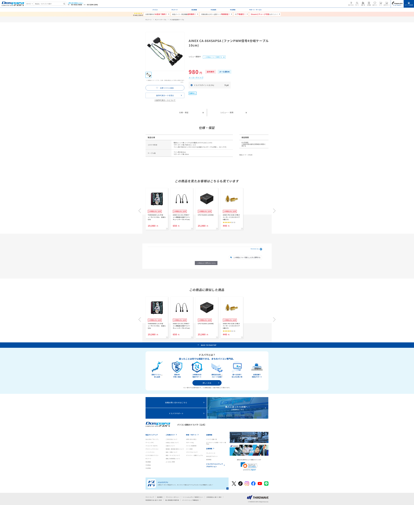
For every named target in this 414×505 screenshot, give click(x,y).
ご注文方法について (171, 439)
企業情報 (209, 448)
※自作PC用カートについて (165, 100)
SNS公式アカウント (212, 456)
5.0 (233, 222)
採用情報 (208, 459)
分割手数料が (156, 14)
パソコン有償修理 (191, 446)
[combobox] (50, 4)
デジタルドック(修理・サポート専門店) (216, 443)
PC (240, 14)
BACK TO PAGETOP (208, 345)
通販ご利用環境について (173, 458)
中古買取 (148, 468)
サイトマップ (150, 497)
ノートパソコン (150, 452)
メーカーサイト (195, 77)
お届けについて (170, 446)
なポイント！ (264, 14)
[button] (249, 466)
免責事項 (159, 497)
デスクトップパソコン (152, 449)
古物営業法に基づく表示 (214, 497)
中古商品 (148, 465)
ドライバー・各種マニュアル (194, 455)
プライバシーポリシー (172, 497)
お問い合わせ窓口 (191, 439)
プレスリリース (210, 453)
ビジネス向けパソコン (152, 455)
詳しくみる (207, 383)
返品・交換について (171, 452)
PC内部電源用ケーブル (177, 20)
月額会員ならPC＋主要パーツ (215, 14)
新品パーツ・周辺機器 (184, 14)
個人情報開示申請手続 (172, 500)
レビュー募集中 (195, 57)
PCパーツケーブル (160, 20)
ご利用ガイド (170, 435)
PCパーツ (149, 20)
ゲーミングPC (150, 442)
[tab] (245, 257)
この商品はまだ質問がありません (206, 263)
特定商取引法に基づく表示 (154, 500)
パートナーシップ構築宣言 (190, 500)
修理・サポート (191, 435)
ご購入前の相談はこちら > (75, 3)
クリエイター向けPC (152, 446)
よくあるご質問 (170, 462)
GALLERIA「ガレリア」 (152, 439)
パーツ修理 (189, 449)
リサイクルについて (192, 452)
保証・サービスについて (173, 455)
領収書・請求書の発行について (175, 449)
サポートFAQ (190, 442)
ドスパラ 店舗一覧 (211, 439)
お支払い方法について (172, 442)
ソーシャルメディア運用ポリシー (193, 497)
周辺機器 (148, 462)
